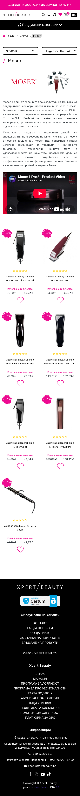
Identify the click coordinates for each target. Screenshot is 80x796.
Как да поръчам (40, 628)
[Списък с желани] (60, 14)
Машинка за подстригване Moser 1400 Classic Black (20, 278)
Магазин (40, 679)
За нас (40, 674)
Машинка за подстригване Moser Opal (20, 444)
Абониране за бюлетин (40, 698)
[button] (20, 300)
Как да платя (40, 633)
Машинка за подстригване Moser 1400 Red (60, 278)
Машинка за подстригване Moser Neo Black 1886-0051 (60, 361)
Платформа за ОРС (40, 717)
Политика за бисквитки (40, 708)
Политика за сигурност (40, 713)
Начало (10, 35)
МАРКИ (24, 35)
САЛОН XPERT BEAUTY (40, 653)
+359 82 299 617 (41, 753)
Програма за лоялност (40, 683)
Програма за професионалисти (40, 688)
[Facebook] (30, 775)
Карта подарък (40, 693)
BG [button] (74, 14)
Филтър (11, 51)
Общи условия (40, 703)
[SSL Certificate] (40, 600)
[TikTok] (49, 775)
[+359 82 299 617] (48, 14)
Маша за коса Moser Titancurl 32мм (20, 527)
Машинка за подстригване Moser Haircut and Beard (20, 361)
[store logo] (16, 14)
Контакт (40, 623)
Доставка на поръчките (40, 638)
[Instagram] (36, 775)
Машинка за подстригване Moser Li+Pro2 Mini (60, 444)
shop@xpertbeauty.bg (42, 766)
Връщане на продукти (40, 642)
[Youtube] (42, 775)
